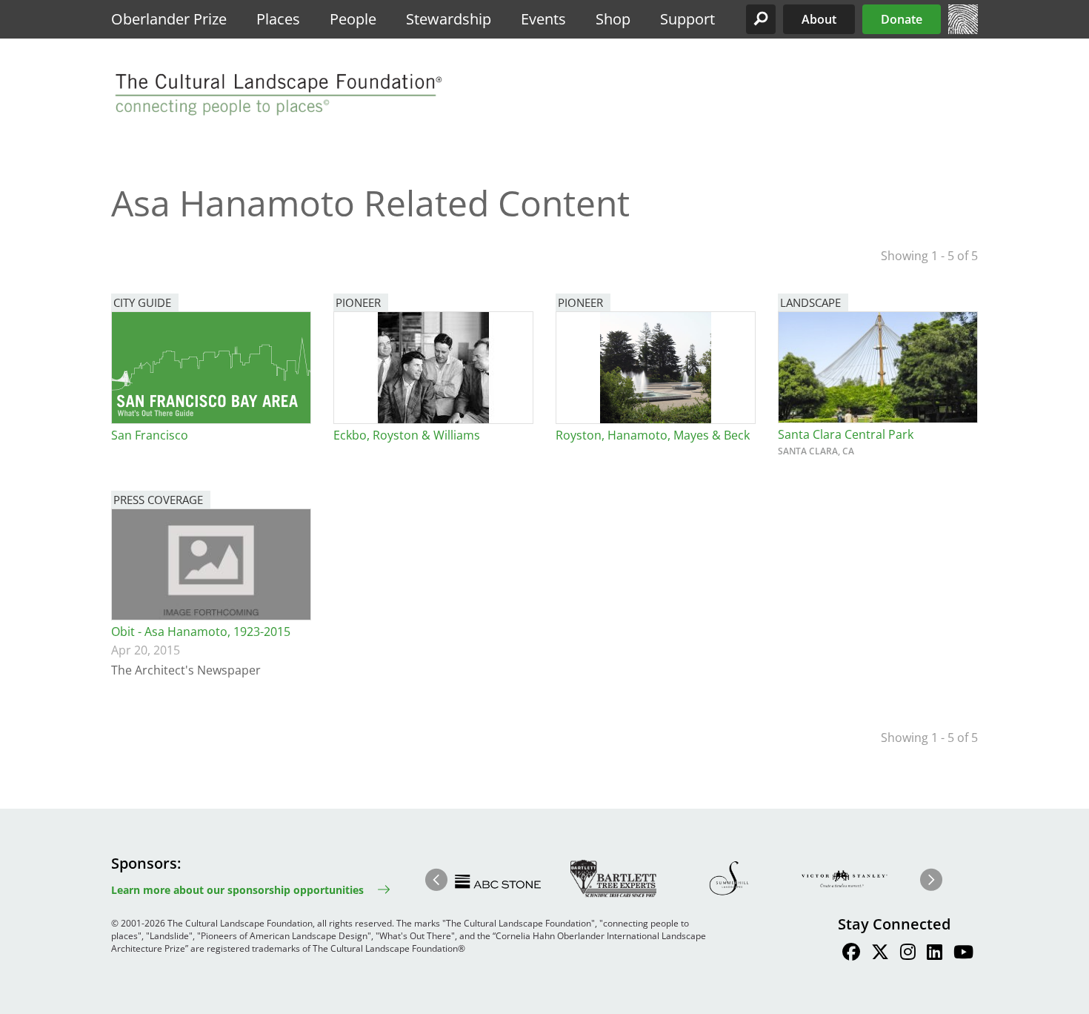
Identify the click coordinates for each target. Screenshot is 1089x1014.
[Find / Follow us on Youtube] (963, 954)
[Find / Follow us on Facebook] (851, 954)
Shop (613, 19)
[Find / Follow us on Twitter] (880, 954)
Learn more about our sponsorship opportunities (237, 890)
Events (543, 19)
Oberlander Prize (169, 19)
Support (687, 19)
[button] (761, 19)
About (819, 19)
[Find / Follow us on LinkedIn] (934, 954)
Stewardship (448, 19)
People (353, 19)
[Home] (963, 29)
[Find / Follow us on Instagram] (908, 954)
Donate (901, 19)
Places (278, 19)
